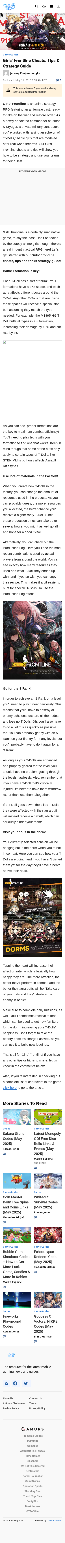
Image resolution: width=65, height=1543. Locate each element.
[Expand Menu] (51, 6)
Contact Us (35, 1398)
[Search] (36, 6)
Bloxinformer (32, 1506)
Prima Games (32, 1456)
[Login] (58, 6)
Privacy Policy (37, 1408)
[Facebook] (16, 1383)
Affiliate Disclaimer (14, 1403)
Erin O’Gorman (43, 1336)
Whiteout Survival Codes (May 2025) (46, 1202)
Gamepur (32, 1445)
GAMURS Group (54, 1520)
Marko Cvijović (43, 1159)
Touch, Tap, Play (32, 1496)
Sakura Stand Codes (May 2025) (13, 1138)
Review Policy (11, 1408)
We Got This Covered (33, 1466)
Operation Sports (32, 1486)
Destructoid (32, 1471)
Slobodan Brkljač (13, 1217)
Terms (32, 1403)
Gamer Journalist (33, 1476)
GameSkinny (32, 1481)
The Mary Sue (32, 1491)
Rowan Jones (11, 1148)
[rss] (6, 1383)
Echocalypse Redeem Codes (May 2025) (46, 1257)
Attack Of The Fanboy (32, 1450)
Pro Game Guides (33, 1435)
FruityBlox (32, 1501)
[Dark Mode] (44, 6)
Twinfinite (32, 1440)
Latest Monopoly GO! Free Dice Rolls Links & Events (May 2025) (47, 1143)
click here (10, 1087)
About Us (8, 1398)
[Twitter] (26, 1383)
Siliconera (32, 1461)
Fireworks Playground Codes (12, 1321)
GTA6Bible (32, 1511)
